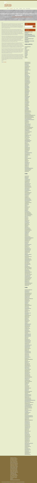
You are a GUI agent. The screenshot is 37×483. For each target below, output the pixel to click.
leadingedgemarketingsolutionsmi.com (30, 115)
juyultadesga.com (27, 130)
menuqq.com (12, 457)
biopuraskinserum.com (28, 248)
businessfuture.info (27, 300)
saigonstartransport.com (28, 244)
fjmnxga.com (26, 243)
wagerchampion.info (27, 375)
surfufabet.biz (26, 98)
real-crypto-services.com (28, 131)
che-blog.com (27, 309)
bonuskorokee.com (27, 424)
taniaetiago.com (27, 164)
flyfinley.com (26, 311)
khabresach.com (27, 280)
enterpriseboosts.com (28, 212)
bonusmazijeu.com (27, 422)
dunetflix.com (26, 151)
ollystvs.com (26, 360)
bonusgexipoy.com (27, 425)
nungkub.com (26, 161)
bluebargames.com (27, 184)
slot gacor (14, 462)
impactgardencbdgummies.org (29, 168)
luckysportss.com (27, 438)
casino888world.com (27, 412)
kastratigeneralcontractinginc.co (29, 116)
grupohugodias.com (27, 141)
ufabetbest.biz (27, 99)
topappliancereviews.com (28, 277)
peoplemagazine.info (27, 63)
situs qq (26, 56)
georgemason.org (27, 290)
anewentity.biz (27, 233)
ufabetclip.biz (26, 85)
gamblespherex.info (27, 380)
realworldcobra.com (27, 372)
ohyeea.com (26, 159)
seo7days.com (27, 235)
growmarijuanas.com (27, 342)
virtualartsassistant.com (28, 405)
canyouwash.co (27, 65)
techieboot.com (27, 68)
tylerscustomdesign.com (28, 192)
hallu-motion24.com (27, 263)
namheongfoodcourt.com (28, 259)
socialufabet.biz (27, 97)
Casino (17, 8)
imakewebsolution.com (28, 308)
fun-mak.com (26, 411)
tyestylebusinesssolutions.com (29, 416)
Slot (14, 8)
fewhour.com (26, 338)
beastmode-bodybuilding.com (29, 298)
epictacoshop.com (27, 247)
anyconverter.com (27, 222)
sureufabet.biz (27, 100)
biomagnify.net (27, 171)
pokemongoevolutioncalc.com (29, 443)
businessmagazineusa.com (28, 391)
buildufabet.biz (27, 109)
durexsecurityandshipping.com (29, 127)
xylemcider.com (27, 163)
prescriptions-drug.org (28, 199)
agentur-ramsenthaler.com (28, 381)
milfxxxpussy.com (27, 153)
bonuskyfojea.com (27, 423)
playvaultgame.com (27, 448)
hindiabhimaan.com (27, 279)
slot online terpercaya (28, 46)
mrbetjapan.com (27, 232)
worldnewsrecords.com (28, 395)
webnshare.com (27, 343)
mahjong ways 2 (12, 465)
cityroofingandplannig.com (28, 128)
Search (34, 26)
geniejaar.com (27, 318)
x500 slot (11, 464)
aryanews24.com (27, 121)
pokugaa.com (26, 447)
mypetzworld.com (27, 132)
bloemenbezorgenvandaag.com (29, 237)
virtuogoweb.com (27, 78)
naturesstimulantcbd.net (28, 169)
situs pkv (11, 462)
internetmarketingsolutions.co (29, 359)
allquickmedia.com (27, 227)
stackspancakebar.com (28, 258)
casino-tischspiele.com (28, 215)
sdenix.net (26, 205)
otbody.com (26, 216)
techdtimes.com (27, 67)
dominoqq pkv (12, 458)
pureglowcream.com (27, 236)
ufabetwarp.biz (27, 84)
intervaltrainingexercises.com (29, 415)
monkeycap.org (27, 204)
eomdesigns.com (27, 382)
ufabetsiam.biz (27, 88)
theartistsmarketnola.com (28, 256)
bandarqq (26, 47)
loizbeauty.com (27, 221)
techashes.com (27, 64)
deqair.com (26, 142)
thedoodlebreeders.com (28, 140)
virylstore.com (27, 195)
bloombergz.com (27, 211)
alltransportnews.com (28, 110)
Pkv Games (11, 8)
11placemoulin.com (27, 320)
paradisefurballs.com (27, 331)
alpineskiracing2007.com (28, 267)
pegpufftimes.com (27, 181)
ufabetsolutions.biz (27, 96)
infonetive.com (27, 246)
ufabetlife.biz (26, 95)
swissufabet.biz (27, 89)
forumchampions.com (28, 183)
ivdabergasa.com (27, 129)
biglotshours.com (27, 79)
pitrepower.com (27, 269)
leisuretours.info (27, 349)
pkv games (26, 52)
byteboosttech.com (27, 76)
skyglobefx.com (27, 379)
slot (13, 463)
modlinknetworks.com (28, 436)
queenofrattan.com (27, 364)
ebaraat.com (26, 74)
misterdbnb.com (27, 413)
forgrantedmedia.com (28, 190)
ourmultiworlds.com (27, 179)
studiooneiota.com (27, 370)
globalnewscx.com (27, 361)
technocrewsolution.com (28, 200)
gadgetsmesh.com (27, 347)
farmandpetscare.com (28, 351)
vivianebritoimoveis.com (28, 202)
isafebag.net (26, 210)
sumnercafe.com (27, 150)
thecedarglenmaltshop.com (28, 289)
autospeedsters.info (27, 374)
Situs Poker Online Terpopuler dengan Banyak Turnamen (8, 5)
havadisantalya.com (27, 66)
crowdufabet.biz (27, 108)
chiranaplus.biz (27, 257)
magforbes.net (27, 203)
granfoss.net (26, 265)
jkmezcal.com (26, 414)
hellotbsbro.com (27, 350)
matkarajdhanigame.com (28, 305)
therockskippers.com (27, 264)
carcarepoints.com (27, 139)
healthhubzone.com (27, 73)
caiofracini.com (27, 353)
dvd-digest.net (27, 255)
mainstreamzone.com (28, 341)
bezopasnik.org (27, 242)
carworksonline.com (27, 193)
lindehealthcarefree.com (28, 294)
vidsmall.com (26, 393)
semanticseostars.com (28, 340)
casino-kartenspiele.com (28, 213)
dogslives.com (27, 362)
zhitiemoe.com (27, 160)
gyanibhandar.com (27, 83)
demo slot (16, 463)
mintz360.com (27, 321)
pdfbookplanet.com (27, 363)
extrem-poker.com (27, 137)
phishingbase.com (27, 444)
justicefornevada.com (28, 348)
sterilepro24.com (27, 396)
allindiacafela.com (27, 266)
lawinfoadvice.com (27, 148)
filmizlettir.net (26, 178)
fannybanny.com (27, 433)
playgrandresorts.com (28, 449)
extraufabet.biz (27, 94)
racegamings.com (27, 445)
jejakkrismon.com (27, 224)
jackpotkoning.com (27, 435)
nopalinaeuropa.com (27, 170)
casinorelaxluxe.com (27, 426)
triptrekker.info (27, 383)
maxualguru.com (27, 327)
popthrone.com (27, 306)
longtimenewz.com (27, 437)
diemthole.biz (26, 225)
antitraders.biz (27, 120)
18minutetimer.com (27, 339)
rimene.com (26, 253)
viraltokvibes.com (27, 201)
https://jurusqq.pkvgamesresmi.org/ (15, 479)
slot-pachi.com (27, 329)
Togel (24, 8)
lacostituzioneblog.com (28, 158)
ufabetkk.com (26, 226)
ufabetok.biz (26, 106)
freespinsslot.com (27, 330)
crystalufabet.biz (27, 105)
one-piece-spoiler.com (28, 369)
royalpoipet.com (27, 417)
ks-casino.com (27, 138)
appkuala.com (27, 234)
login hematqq (15, 474)
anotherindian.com (27, 162)
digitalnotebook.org (27, 326)
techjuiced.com (27, 75)
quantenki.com (27, 390)
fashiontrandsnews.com (28, 111)
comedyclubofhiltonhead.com (29, 404)
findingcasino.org (27, 371)
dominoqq (26, 53)
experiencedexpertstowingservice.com (30, 400)
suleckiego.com (27, 285)
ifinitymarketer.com (27, 434)
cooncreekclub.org (27, 180)
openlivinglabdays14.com (28, 118)
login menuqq (12, 473)
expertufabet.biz (27, 86)
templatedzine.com (27, 147)
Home (7, 8)
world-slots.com (27, 307)
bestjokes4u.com (27, 316)
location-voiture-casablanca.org (29, 402)
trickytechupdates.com (28, 278)
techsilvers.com (27, 143)
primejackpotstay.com (28, 446)
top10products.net (27, 296)
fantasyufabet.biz (27, 87)
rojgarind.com (27, 337)
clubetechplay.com (27, 427)
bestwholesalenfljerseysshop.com (29, 117)
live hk (25, 48)
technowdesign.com (27, 126)
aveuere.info (26, 332)
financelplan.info (27, 299)
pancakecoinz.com (27, 310)
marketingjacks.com (27, 276)
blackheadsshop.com (27, 401)
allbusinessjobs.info (27, 295)
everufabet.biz (27, 107)
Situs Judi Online (28, 8)
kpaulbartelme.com (27, 403)
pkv (12, 463)
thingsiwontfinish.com (28, 454)
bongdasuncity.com (27, 328)
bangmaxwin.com (27, 245)
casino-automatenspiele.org (28, 214)
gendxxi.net (26, 384)
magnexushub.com (27, 77)
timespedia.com (27, 223)
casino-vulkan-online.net (28, 268)
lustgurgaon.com (27, 317)
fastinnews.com (27, 432)
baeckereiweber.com (27, 62)
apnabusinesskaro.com (28, 284)
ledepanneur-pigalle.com (28, 254)
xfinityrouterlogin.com (28, 275)
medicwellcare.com (27, 392)
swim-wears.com (27, 189)
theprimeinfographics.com (28, 406)
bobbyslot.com (27, 319)
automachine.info (27, 373)
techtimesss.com (27, 194)
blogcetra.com (27, 358)
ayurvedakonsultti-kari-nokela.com (29, 119)
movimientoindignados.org (28, 152)
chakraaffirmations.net (28, 315)
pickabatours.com (27, 297)
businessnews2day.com (28, 394)
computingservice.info (28, 352)
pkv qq (15, 457)
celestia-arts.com (27, 182)
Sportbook (20, 8)
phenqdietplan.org (27, 149)
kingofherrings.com (27, 231)
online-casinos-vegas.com (28, 274)
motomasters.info (27, 385)
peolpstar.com (27, 191)
